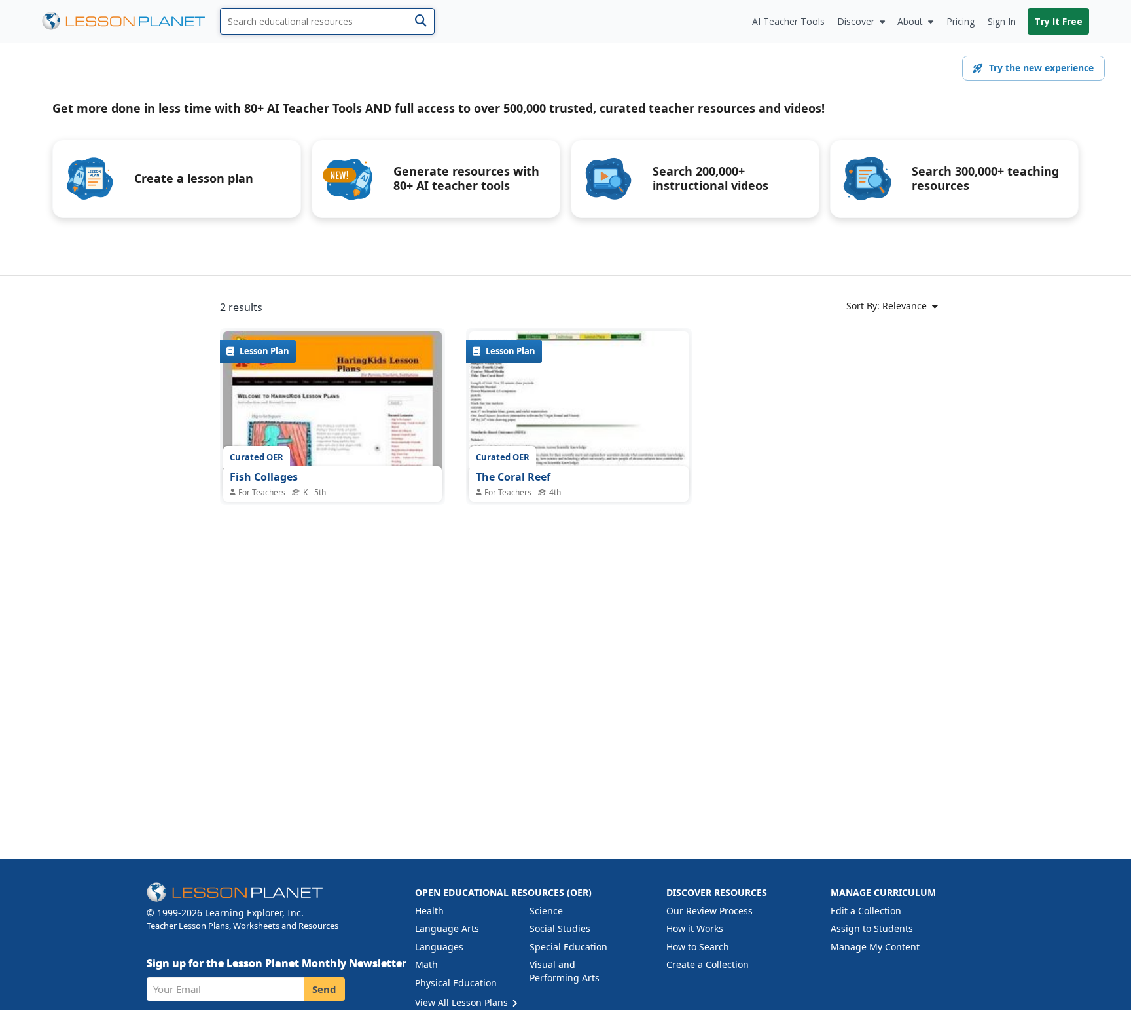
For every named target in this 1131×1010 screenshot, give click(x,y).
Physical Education (456, 983)
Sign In (1002, 21)
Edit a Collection (866, 911)
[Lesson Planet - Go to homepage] (131, 21)
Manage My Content (875, 947)
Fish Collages (264, 477)
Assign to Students (872, 928)
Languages (439, 947)
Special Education (568, 947)
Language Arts (447, 928)
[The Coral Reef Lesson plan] (578, 413)
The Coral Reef (513, 477)
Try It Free (1058, 21)
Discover (855, 21)
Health (429, 911)
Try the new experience (1041, 68)
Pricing (960, 21)
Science (546, 911)
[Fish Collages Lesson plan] (332, 413)
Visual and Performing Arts (565, 971)
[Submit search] (420, 21)
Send (324, 989)
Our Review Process (709, 911)
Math (426, 964)
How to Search (697, 947)
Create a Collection (707, 964)
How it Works (694, 928)
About (910, 21)
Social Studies (560, 928)
